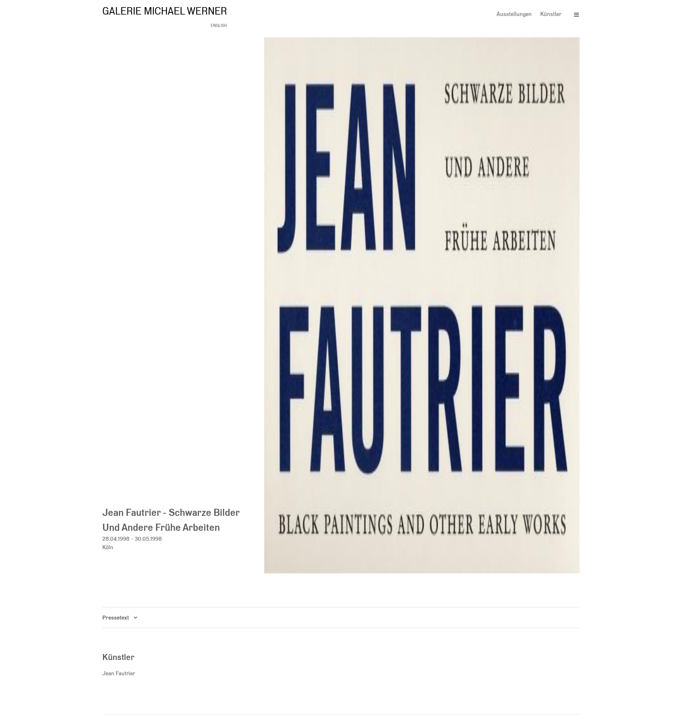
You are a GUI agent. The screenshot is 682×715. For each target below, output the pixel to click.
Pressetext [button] (115, 617)
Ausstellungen (514, 14)
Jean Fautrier (118, 673)
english (219, 25)
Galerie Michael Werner (164, 11)
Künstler (550, 14)
